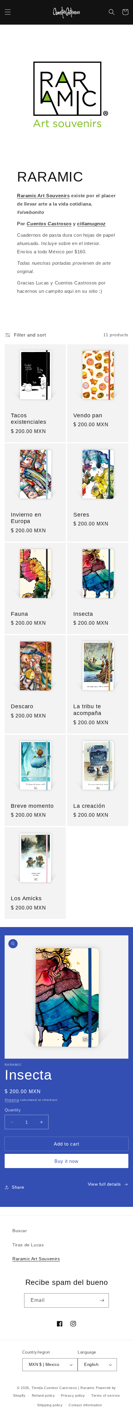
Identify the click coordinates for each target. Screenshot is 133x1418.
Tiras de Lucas (28, 1244)
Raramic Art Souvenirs (36, 1258)
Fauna (19, 614)
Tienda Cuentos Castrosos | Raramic (63, 1388)
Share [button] (18, 1187)
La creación (89, 806)
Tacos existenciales (28, 418)
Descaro (22, 706)
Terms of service (105, 1395)
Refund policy (43, 1395)
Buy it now (66, 1161)
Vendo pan (87, 415)
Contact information (85, 1405)
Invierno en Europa (26, 518)
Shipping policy (50, 1405)
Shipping (12, 1099)
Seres (81, 515)
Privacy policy (73, 1395)
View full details (104, 1184)
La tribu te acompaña (87, 709)
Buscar (19, 1230)
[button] (8, 12)
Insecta (83, 614)
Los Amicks (26, 898)
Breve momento (32, 806)
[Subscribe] (102, 1300)
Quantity (13, 1110)
